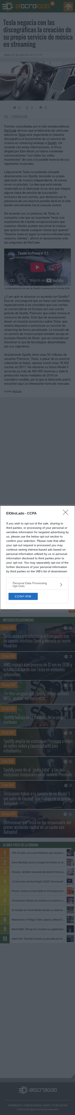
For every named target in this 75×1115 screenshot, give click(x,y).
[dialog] (37, 557)
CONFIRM (23, 596)
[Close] (67, 514)
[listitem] (37, 584)
